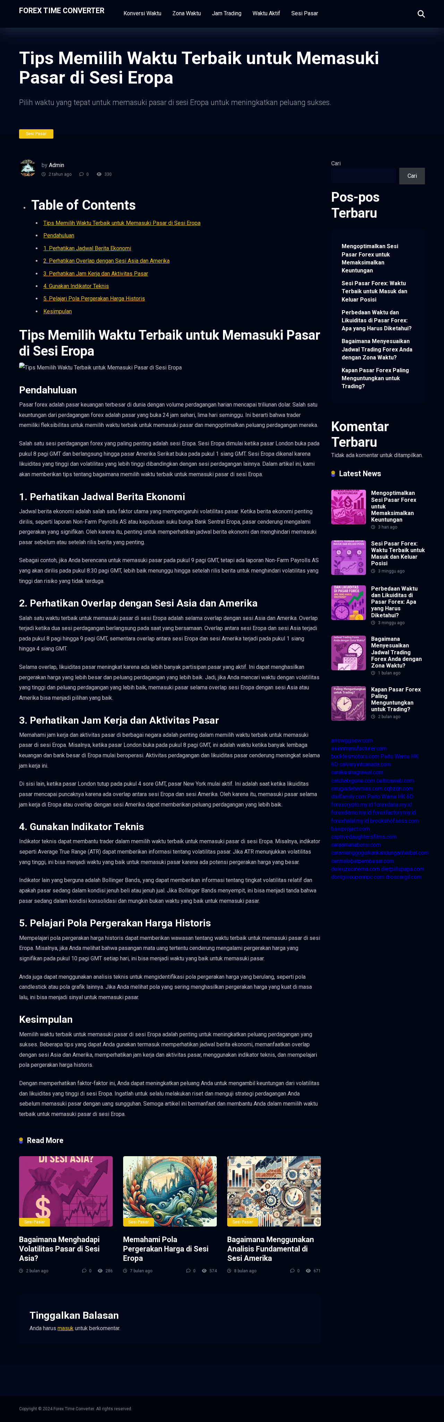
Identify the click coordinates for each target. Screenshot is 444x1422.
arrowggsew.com (352, 740)
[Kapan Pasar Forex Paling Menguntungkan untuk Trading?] (348, 719)
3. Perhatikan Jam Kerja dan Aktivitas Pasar (95, 273)
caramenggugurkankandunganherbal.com (380, 852)
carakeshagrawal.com (357, 772)
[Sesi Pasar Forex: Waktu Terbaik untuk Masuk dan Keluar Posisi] (348, 573)
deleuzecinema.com (355, 869)
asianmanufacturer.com (359, 748)
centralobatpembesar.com (362, 861)
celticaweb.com (395, 780)
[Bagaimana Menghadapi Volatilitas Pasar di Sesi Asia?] (66, 1191)
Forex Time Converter (61, 10)
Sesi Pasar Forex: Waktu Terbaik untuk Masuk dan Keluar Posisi (374, 291)
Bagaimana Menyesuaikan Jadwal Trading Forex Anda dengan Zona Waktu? (377, 349)
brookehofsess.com (394, 821)
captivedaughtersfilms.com (364, 837)
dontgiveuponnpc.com (357, 877)
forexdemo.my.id (351, 812)
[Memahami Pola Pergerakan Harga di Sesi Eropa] (170, 1191)
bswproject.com (350, 829)
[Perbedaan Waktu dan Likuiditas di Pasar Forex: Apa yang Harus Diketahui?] (348, 618)
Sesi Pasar (304, 13)
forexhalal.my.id (350, 821)
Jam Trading (226, 13)
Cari (336, 163)
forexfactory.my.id (394, 812)
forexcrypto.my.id (352, 804)
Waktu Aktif (266, 13)
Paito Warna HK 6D (390, 796)
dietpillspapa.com (402, 869)
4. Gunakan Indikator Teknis (76, 286)
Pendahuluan (58, 235)
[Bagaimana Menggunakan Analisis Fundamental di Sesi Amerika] (274, 1191)
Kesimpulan (57, 311)
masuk (66, 1328)
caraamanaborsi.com (356, 844)
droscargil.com (403, 877)
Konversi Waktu (142, 13)
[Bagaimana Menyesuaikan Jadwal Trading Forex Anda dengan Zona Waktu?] (348, 668)
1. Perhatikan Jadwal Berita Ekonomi (87, 248)
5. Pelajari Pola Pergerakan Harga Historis (94, 298)
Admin (56, 165)
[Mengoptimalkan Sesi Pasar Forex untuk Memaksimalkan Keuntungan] (348, 522)
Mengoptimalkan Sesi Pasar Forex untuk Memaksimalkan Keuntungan (370, 258)
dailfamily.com (348, 796)
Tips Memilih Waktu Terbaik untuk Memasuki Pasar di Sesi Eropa (121, 223)
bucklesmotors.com (355, 756)
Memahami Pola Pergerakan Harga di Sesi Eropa (165, 1248)
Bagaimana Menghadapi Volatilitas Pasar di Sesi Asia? (59, 1248)
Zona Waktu (186, 13)
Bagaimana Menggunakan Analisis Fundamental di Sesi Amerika (270, 1248)
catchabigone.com (353, 780)
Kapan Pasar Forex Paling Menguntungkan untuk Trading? (375, 378)
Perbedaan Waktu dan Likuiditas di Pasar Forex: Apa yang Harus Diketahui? (377, 320)
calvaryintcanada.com (365, 764)
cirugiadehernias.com (357, 788)
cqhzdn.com (398, 788)
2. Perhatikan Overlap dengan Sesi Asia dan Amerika (106, 261)
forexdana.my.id (393, 804)
